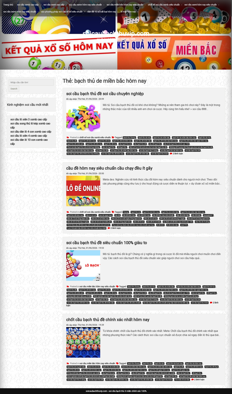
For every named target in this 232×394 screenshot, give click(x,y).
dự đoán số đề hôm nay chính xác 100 (177, 222)
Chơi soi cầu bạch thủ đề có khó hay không (83, 147)
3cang (125, 212)
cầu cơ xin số (91, 215)
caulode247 (208, 215)
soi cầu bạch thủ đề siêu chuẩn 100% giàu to (106, 242)
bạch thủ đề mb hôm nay (122, 141)
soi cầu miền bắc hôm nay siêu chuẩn (125, 4)
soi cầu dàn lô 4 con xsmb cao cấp (30, 131)
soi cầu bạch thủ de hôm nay (171, 150)
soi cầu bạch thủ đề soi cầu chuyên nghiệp (105, 93)
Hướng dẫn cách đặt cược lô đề (79, 296)
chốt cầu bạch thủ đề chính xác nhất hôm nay (107, 319)
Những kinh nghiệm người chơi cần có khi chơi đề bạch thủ (139, 376)
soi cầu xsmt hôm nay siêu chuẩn (200, 4)
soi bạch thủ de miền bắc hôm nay (80, 150)
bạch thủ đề (178, 367)
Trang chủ (8, 4)
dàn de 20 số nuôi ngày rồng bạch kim (126, 218)
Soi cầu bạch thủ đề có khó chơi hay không (83, 154)
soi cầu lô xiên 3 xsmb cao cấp (28, 119)
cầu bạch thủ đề (140, 144)
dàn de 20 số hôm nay (100, 218)
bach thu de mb (144, 138)
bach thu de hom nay (175, 363)
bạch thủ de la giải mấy (76, 367)
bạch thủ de (135, 212)
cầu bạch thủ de (125, 144)
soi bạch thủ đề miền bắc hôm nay (124, 150)
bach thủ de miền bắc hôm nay (133, 367)
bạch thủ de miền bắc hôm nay (184, 138)
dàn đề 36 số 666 (153, 222)
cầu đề (117, 215)
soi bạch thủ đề (102, 150)
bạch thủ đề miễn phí (75, 144)
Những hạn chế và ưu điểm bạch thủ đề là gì (181, 296)
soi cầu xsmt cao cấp (53, 4)
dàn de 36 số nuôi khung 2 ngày (172, 218)
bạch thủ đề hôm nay (87, 141)
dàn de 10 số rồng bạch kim (78, 218)
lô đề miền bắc (172, 225)
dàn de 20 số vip (150, 218)
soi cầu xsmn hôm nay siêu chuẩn (85, 4)
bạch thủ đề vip (110, 144)
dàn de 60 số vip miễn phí (101, 222)
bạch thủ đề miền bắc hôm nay (165, 141)
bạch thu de (159, 363)
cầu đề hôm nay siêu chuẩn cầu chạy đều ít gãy (109, 168)
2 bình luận (178, 153)
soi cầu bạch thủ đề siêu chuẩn (128, 303)
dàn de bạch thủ (108, 147)
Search (14, 88)
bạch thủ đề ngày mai (180, 370)
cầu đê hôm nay (129, 215)
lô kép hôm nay (128, 11)
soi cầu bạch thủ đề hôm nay (112, 154)
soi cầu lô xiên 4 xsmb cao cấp (28, 135)
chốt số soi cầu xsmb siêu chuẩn (164, 4)
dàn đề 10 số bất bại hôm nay (101, 11)
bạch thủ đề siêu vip (94, 144)
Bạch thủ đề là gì (211, 367)
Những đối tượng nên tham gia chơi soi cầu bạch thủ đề (191, 147)
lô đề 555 (160, 225)
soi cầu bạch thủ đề (192, 150)
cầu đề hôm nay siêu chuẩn (163, 215)
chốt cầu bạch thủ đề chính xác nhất (160, 373)
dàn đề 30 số (139, 222)
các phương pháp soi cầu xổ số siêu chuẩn (62, 11)
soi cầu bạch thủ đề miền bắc (137, 154)
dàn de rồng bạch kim (122, 222)
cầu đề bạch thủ (155, 144)
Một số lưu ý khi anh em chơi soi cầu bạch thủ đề (148, 147)
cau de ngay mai (105, 215)
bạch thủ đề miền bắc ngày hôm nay (193, 141)
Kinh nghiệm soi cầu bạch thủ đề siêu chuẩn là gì (112, 296)
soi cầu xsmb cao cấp (28, 4)
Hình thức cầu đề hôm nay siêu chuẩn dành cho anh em (88, 225)
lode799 (184, 225)
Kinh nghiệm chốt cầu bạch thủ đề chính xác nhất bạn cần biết (90, 376)
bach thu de (147, 363)
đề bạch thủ (122, 147)
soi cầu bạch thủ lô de (159, 154)
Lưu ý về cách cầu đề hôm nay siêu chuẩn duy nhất (86, 228)
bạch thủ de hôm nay (151, 212)
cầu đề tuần (196, 215)
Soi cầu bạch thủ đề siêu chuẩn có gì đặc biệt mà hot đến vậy (166, 303)
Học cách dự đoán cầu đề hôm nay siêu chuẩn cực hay (133, 225)
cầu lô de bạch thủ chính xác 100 (176, 144)
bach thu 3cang (129, 138)
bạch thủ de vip (204, 138)
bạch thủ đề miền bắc (143, 141)
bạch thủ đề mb (104, 141)
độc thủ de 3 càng (202, 222)
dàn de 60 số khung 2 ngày (77, 222)
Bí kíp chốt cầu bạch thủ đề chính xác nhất (83, 373)
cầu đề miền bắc (183, 215)
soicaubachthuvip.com (116, 33)
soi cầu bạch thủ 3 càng (149, 150)
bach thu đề (71, 141)
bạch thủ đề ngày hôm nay (159, 370)
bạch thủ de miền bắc (161, 138)
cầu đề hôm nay (144, 215)
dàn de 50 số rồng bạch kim (198, 218)
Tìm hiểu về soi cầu (182, 380)
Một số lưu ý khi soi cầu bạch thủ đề (147, 296)
